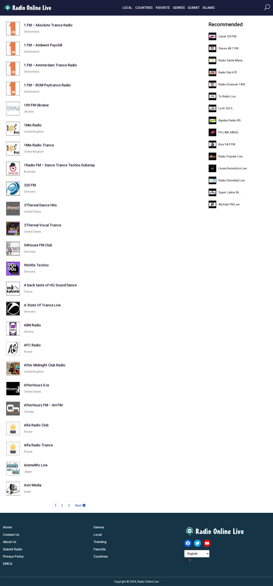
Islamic (209, 8)
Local (127, 8)
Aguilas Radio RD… (230, 120)
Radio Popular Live (230, 156)
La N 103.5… (226, 108)
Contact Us (11, 535)
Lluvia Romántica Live (232, 168)
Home (7, 527)
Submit (194, 8)
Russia (28, 351)
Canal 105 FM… (228, 36)
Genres (179, 8)
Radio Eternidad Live (231, 180)
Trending (100, 542)
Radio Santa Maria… (231, 60)
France (28, 291)
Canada (29, 411)
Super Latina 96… (229, 192)
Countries (144, 8)
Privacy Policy (13, 556)
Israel (27, 491)
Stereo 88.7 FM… (229, 48)
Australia (29, 171)
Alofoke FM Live (229, 204)
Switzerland (31, 31)
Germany (30, 191)
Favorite (163, 8)
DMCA (7, 564)
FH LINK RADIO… (229, 132)
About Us (9, 542)
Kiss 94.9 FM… (227, 144)
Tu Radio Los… (227, 96)
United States (32, 211)
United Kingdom (34, 131)
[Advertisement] (170, 82)
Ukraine (29, 111)
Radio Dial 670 (227, 72)
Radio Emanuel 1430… (232, 84)
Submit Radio (12, 549)
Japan (28, 471)
